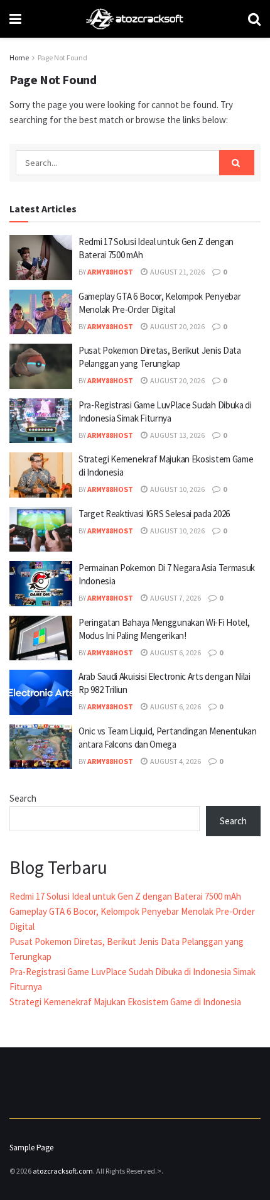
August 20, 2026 (177, 326)
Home (19, 57)
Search (22, 798)
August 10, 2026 (177, 489)
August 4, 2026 (175, 761)
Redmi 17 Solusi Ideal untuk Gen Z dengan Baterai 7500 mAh (125, 896)
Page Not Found (62, 57)
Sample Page (31, 1147)
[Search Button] (236, 162)
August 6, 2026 (175, 652)
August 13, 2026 (177, 435)
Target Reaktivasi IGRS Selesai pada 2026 (154, 514)
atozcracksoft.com (63, 1170)
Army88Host (110, 271)
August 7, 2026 (175, 598)
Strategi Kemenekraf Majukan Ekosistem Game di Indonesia (125, 1002)
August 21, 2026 (177, 271)
